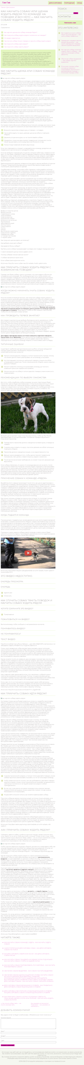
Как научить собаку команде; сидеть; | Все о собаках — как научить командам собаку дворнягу (71, 52)
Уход (79, 3)
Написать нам (70, 23)
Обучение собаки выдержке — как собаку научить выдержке (71, 60)
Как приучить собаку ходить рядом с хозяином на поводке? (25, 35)
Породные (69, 3)
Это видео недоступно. (12, 38)
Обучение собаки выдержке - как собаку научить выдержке (28, 971)
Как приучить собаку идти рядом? (16, 44)
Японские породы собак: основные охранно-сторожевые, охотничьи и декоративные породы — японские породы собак (70, 70)
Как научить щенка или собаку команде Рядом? (20, 32)
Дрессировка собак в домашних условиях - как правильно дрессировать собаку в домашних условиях (28, 986)
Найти (75, 13)
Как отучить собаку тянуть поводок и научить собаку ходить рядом (27, 41)
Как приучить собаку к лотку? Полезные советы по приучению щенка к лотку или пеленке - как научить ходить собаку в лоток (28, 998)
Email (3, 1036)
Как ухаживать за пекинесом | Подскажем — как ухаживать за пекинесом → (40, 1005)
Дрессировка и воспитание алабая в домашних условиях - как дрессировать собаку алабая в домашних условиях (28, 991)
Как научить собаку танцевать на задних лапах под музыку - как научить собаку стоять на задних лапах (28, 960)
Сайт (2, 1040)
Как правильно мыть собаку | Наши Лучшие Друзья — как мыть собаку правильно (71, 34)
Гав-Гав (6, 2)
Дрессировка (55, 3)
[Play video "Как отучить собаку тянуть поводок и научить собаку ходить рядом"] (28, 553)
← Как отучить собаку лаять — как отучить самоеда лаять (11, 1004)
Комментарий (6, 1018)
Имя (3, 1031)
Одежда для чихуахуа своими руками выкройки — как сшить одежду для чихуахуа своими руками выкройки (71, 43)
